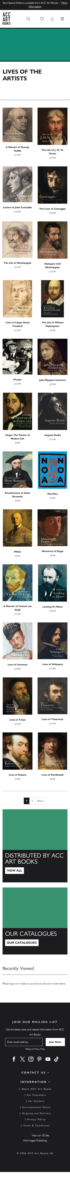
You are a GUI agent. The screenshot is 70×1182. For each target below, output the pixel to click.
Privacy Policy (36, 1119)
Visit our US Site (40, 1135)
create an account (29, 983)
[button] (42, 19)
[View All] (35, 845)
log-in (13, 983)
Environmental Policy (36, 1107)
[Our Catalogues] (35, 921)
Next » (40, 800)
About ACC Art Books (36, 1089)
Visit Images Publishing (35, 1140)
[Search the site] (28, 19)
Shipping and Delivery (36, 1113)
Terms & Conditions (36, 1125)
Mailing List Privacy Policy (35, 1049)
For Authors (37, 1101)
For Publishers (36, 1095)
